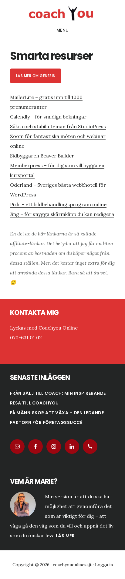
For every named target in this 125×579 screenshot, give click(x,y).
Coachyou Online (62, 13)
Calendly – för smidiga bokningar (48, 117)
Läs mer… (67, 536)
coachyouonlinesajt (72, 564)
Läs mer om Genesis (35, 75)
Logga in (104, 564)
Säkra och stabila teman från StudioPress (58, 126)
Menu (62, 30)
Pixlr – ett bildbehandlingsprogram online (58, 204)
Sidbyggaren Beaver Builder (42, 156)
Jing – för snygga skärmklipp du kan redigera (62, 214)
